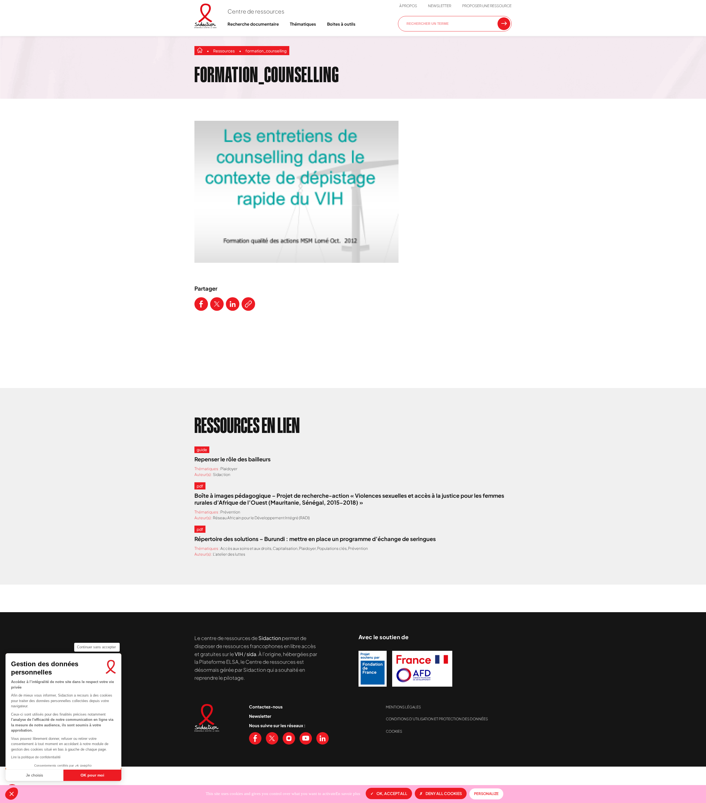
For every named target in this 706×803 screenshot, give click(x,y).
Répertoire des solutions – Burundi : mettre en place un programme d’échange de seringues (315, 538)
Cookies (394, 731)
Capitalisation (285, 548)
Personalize (486, 793)
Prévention (230, 511)
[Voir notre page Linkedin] (322, 738)
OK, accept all (391, 793)
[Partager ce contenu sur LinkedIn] (232, 304)
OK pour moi (92, 775)
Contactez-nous (266, 706)
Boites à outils (341, 23)
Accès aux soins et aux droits (245, 548)
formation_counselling (266, 50)
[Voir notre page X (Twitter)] (272, 738)
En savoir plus (348, 793)
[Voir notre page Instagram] (289, 738)
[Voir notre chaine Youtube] (305, 738)
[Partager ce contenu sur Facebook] (201, 304)
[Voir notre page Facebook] (255, 738)
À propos (408, 6)
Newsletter (439, 6)
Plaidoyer (228, 468)
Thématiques (303, 23)
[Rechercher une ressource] (504, 23)
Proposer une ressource (487, 6)
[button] (11, 793)
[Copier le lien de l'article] (248, 304)
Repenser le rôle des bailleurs (232, 459)
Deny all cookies (444, 793)
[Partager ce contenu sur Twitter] (217, 304)
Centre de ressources (256, 11)
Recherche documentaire (253, 23)
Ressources (224, 50)
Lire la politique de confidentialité (36, 757)
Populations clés (332, 548)
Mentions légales (403, 707)
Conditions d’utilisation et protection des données (437, 719)
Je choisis (34, 775)
